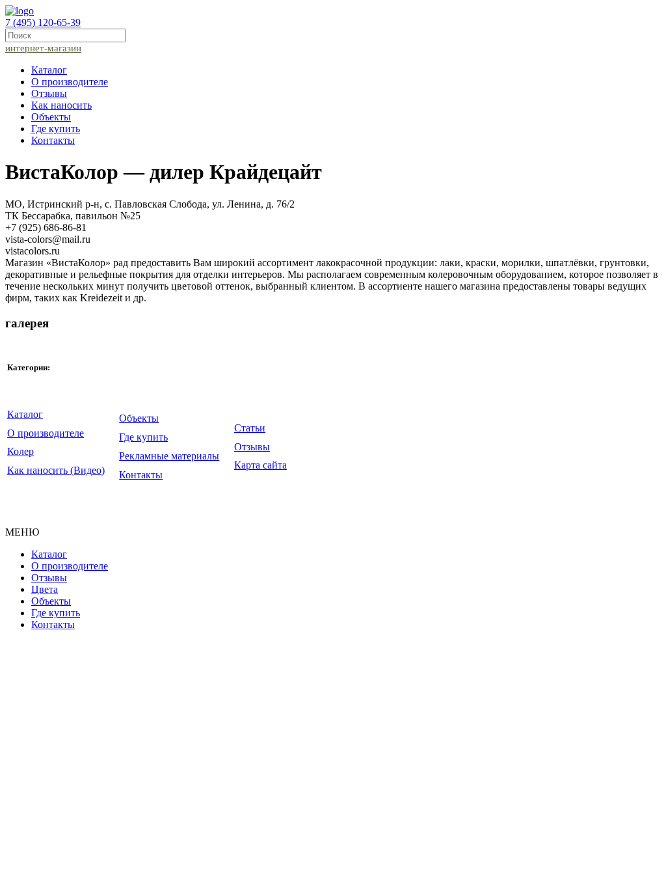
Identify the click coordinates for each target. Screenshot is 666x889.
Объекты (51, 116)
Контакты (53, 140)
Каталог (49, 69)
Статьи (249, 427)
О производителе (69, 81)
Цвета (44, 589)
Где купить (55, 128)
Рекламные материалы (169, 455)
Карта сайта (260, 465)
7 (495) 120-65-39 (43, 22)
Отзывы (49, 93)
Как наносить (61, 105)
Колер (20, 451)
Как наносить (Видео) (56, 470)
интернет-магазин (43, 48)
